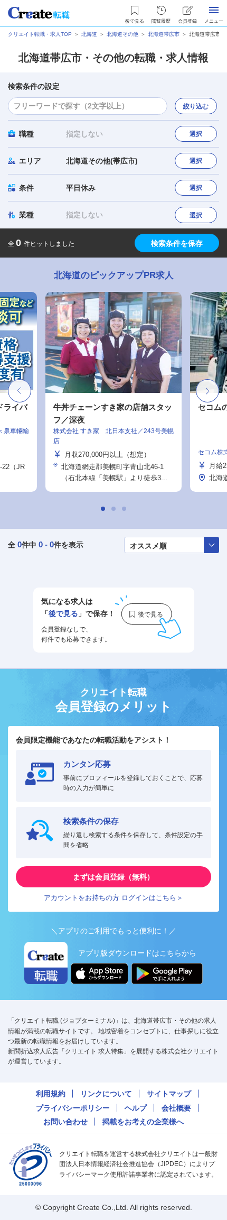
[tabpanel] (113, 392)
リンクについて (106, 1093)
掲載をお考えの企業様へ (143, 1121)
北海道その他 (122, 34)
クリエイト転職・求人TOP (40, 34)
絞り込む (196, 106)
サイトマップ (169, 1093)
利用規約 (50, 1093)
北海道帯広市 (163, 34)
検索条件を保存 (177, 243)
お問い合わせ (65, 1121)
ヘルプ (136, 1108)
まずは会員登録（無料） (113, 877)
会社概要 (176, 1108)
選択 (196, 133)
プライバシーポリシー (73, 1108)
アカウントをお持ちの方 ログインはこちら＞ (113, 898)
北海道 (89, 34)
